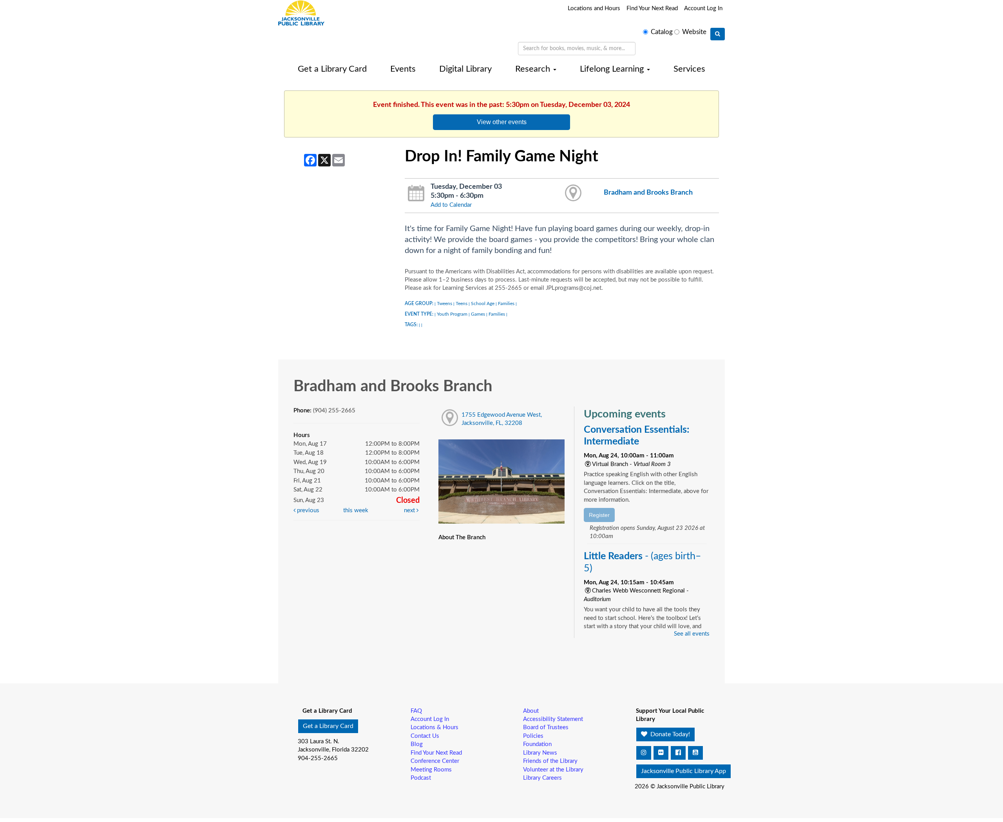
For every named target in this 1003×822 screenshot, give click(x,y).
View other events (502, 121)
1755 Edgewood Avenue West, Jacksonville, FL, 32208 (502, 419)
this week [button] (355, 510)
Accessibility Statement (553, 719)
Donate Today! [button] (669, 734)
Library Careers (542, 778)
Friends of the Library (550, 761)
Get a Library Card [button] (328, 726)
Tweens (444, 303)
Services (689, 69)
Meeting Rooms (431, 770)
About (531, 711)
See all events (692, 634)
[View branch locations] (573, 193)
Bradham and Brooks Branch (648, 192)
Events (403, 69)
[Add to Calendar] (416, 193)
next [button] (410, 510)
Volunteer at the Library (553, 770)
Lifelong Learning (613, 69)
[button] (644, 753)
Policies (533, 736)
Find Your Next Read (652, 8)
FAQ (416, 711)
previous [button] (307, 510)
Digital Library (465, 69)
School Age (482, 303)
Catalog (662, 32)
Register (599, 515)
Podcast (421, 778)
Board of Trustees (545, 727)
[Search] (717, 34)
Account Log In (703, 8)
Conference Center (435, 761)
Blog (417, 744)
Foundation (537, 744)
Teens (461, 303)
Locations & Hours (434, 727)
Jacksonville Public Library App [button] (683, 771)
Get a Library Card (332, 69)
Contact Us (425, 736)
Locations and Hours (594, 8)
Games (478, 314)
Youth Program (452, 314)
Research (533, 69)
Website (694, 32)
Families (506, 303)
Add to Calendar (451, 205)
